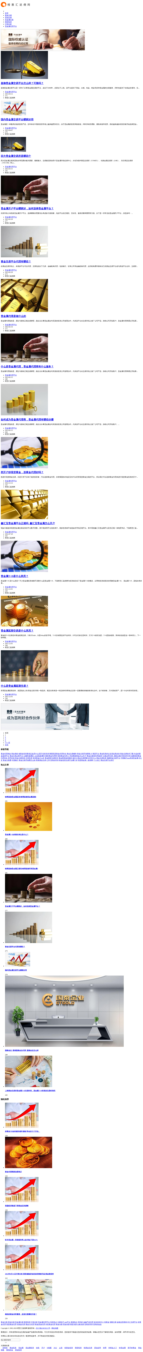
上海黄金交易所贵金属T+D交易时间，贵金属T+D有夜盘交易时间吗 (30, 1091)
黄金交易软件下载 (127, 754)
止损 (60, 1348)
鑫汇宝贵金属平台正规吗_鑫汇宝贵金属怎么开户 (28, 523)
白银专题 (80, 1324)
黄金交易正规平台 (16, 756)
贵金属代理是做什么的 (13, 316)
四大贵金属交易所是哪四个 (16, 156)
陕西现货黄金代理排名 (57, 754)
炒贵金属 (122, 1348)
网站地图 (55, 1328)
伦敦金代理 (21, 1324)
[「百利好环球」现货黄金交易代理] (45, 729)
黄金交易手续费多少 (84, 754)
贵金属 (20, 1348)
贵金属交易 (9, 20)
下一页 (7, 743)
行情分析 (8, 24)
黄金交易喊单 (72, 754)
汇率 (48, 760)
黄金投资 (13, 1348)
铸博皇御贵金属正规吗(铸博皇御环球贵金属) (21, 869)
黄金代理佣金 (6, 754)
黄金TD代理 (30, 1324)
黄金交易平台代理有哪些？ (16, 261)
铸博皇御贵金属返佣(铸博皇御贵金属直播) (20, 797)
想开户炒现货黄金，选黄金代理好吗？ (22, 472)
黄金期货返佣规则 (65, 758)
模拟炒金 (9, 1350)
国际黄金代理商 (51, 756)
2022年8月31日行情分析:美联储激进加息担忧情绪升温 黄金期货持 (29, 1274)
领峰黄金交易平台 (113, 758)
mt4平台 (67, 1322)
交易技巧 (60, 1322)
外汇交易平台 (132, 1322)
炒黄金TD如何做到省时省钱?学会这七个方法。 (22, 1131)
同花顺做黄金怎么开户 (78, 756)
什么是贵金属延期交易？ (14, 685)
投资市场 (45, 754)
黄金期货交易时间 (51, 758)
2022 (55, 1348)
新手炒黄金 (132, 1348)
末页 (6, 745)
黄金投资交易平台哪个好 (68, 760)
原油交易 (8, 17)
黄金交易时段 (20, 758)
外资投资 (29, 758)
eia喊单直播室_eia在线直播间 (34, 756)
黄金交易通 (7, 760)
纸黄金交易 (88, 1348)
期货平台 (96, 754)
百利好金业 (97, 1324)
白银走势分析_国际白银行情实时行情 (117, 756)
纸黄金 (106, 1322)
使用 (104, 1348)
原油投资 (18, 1350)
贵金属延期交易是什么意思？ (17, 630)
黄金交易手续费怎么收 (27, 760)
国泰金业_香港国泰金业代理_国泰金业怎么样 (22, 1050)
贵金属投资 (30, 1348)
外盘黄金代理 (50, 1324)
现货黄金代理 (11, 1324)
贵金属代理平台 (11, 26)
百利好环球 (54, 760)
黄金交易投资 (101, 758)
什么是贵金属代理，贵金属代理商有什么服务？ (27, 366)
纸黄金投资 (68, 1348)
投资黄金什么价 (38, 758)
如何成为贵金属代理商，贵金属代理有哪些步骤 (27, 419)
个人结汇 (96, 760)
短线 (37, 1348)
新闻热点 (74, 1322)
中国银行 (15, 760)
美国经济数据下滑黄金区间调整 (16, 1206)
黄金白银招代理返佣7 (95, 756)
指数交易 (113, 1322)
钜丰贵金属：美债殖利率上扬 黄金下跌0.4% (21, 1240)
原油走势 (97, 1348)
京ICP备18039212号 (43, 1328)
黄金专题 (59, 1324)
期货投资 (8, 22)
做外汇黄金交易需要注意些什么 (84, 758)
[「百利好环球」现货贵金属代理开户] (43, 50)
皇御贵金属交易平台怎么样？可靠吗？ (22, 83)
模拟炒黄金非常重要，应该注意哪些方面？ (21, 1314)
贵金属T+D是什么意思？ (14, 576)
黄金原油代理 (40, 1324)
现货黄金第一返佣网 (85, 760)
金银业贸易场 (122, 1322)
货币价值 (11, 758)
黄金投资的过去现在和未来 (110, 754)
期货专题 (73, 1324)
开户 (43, 1348)
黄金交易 (8, 15)
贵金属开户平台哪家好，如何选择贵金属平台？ (27, 208)
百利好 (80, 1322)
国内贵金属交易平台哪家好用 (17, 119)
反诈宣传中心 (99, 1322)
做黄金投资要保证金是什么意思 (30, 754)
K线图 (49, 1348)
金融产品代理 (88, 1322)
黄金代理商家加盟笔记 (13, 1172)
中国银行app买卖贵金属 (129, 758)
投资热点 (53, 1322)
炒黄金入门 (112, 1348)
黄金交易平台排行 (107, 760)
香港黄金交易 (41, 760)
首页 (6, 13)
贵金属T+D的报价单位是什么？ (16, 834)
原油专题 (66, 1324)
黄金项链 (14, 754)
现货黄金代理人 (63, 756)
